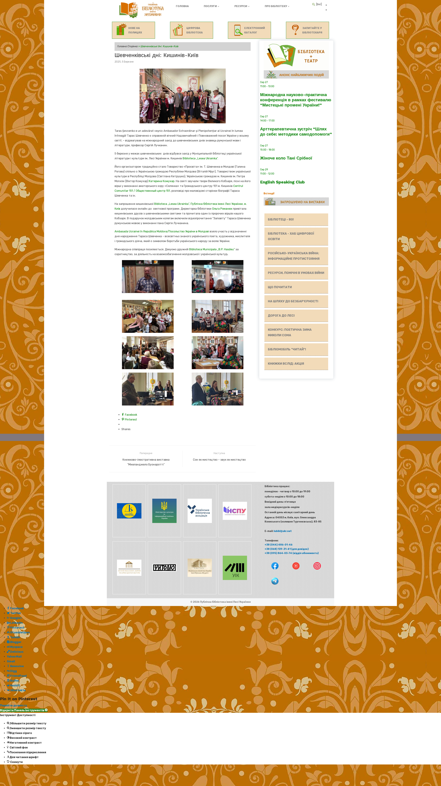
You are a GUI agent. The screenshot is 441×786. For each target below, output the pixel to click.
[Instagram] (313, 572)
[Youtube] (293, 572)
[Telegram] (271, 587)
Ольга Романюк (222, 208)
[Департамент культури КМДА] (128, 536)
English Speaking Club (282, 182)
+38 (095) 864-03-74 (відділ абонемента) (292, 553)
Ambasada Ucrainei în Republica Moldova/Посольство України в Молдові (162, 231)
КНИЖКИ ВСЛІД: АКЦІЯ (286, 364)
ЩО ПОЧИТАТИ (280, 287)
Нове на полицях (135, 30)
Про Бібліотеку (276, 6)
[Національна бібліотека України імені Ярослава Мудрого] (199, 593)
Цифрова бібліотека (194, 30)
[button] (24, 710)
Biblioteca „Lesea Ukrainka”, (172, 204)
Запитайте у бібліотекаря (312, 30)
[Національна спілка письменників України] (234, 536)
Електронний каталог (254, 30)
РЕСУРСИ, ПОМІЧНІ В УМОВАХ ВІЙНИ (296, 273)
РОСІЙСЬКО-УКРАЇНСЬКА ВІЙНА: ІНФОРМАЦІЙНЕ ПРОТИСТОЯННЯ (294, 256)
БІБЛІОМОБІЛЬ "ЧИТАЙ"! (287, 349)
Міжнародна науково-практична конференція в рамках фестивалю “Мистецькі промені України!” (295, 99)
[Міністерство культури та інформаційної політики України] (164, 536)
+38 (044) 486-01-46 (279, 544)
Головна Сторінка (127, 46)
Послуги (210, 6)
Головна (182, 6)
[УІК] (234, 593)
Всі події (269, 193)
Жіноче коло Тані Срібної (286, 158)
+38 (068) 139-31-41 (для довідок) (287, 549)
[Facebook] (271, 572)
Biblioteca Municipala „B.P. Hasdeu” (212, 249)
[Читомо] (164, 593)
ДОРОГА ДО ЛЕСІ (281, 315)
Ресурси (240, 6)
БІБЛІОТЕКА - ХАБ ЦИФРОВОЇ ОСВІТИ (291, 236)
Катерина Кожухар (161, 181)
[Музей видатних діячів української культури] (128, 593)
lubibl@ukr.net (283, 531)
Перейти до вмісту (13, 705)
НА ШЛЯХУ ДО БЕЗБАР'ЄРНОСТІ (293, 301)
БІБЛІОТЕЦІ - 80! (281, 219)
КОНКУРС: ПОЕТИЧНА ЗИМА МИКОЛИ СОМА (290, 332)
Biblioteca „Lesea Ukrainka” (200, 158)
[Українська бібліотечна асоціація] (199, 536)
